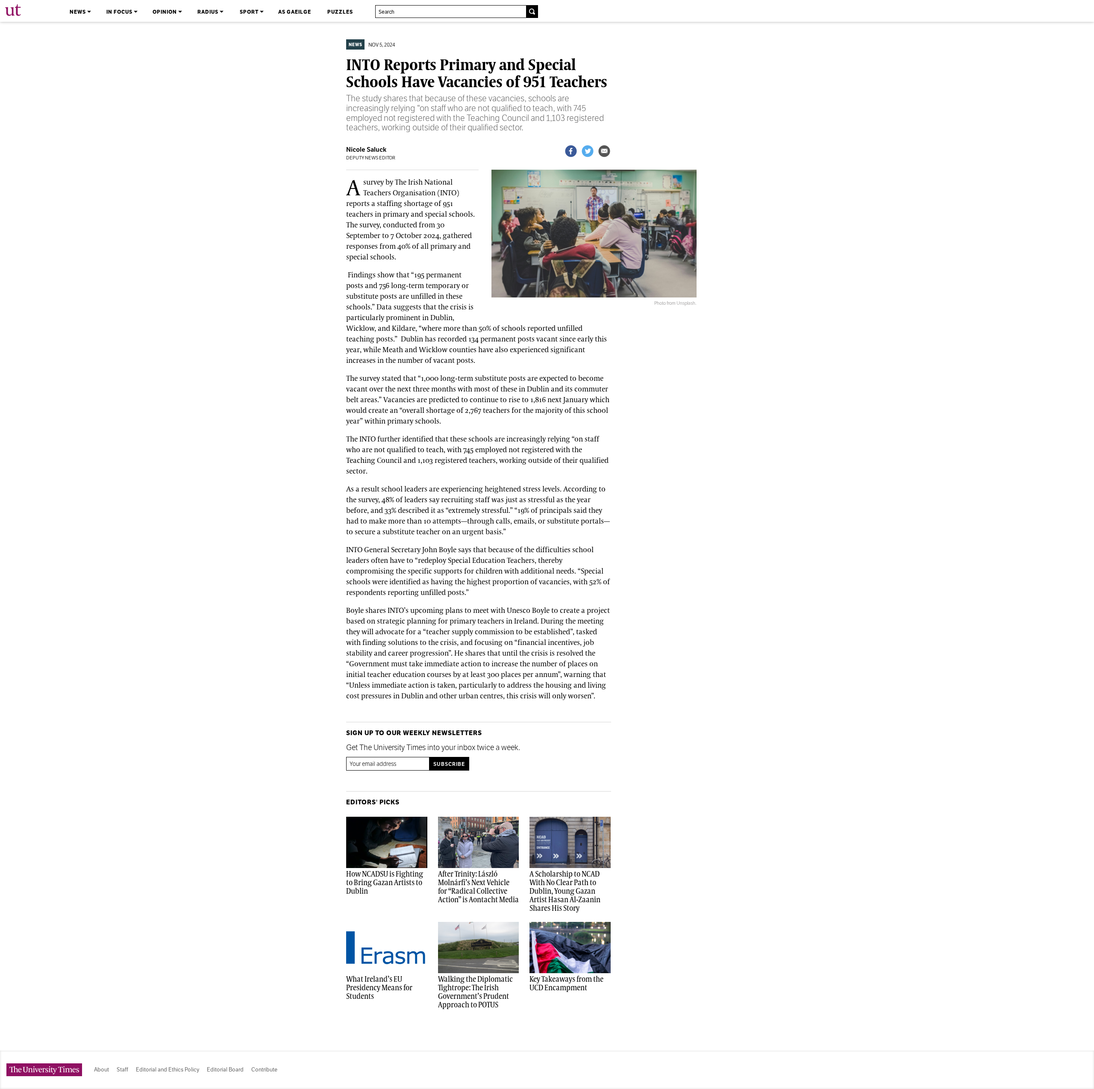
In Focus (120, 12)
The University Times (13, 10)
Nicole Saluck (366, 149)
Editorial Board (225, 1069)
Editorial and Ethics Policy (167, 1069)
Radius (208, 12)
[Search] (532, 12)
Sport (250, 12)
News (78, 12)
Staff (122, 1069)
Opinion (165, 12)
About (101, 1069)
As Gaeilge (294, 12)
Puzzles (340, 12)
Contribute (264, 1069)
